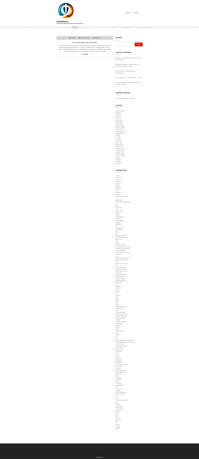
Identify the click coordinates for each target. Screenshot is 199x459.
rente (117, 381)
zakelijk (117, 426)
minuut (117, 327)
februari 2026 (119, 122)
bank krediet (119, 211)
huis (116, 265)
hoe (116, 262)
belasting (118, 219)
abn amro (118, 192)
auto (116, 205)
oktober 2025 (119, 130)
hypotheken (118, 282)
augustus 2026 (119, 111)
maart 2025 (118, 143)
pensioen (118, 368)
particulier (118, 363)
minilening (118, 325)
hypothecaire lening (121, 271)
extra (116, 241)
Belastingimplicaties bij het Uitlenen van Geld (128, 78)
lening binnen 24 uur (121, 314)
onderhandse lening (121, 346)
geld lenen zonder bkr (121, 260)
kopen (117, 301)
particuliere (118, 366)
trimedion (72, 38)
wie (116, 422)
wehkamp (118, 419)
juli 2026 (117, 113)
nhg (116, 333)
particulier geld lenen (121, 364)
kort (116, 303)
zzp (116, 430)
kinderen (118, 295)
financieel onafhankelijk (122, 248)
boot (116, 232)
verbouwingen (119, 409)
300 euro (118, 183)
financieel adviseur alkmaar (123, 247)
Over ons (128, 12)
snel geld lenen (119, 385)
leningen (117, 320)
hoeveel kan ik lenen (121, 263)
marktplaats (119, 323)
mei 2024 (118, 161)
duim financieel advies (121, 237)
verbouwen (118, 406)
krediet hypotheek (120, 306)
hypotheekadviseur (121, 275)
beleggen (118, 222)
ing (116, 284)
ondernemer (119, 348)
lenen (117, 310)
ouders (117, 357)
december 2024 (120, 148)
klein (116, 297)
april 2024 (118, 163)
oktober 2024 (119, 152)
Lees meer (85, 54)
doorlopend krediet (121, 235)
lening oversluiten (120, 318)
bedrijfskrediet (119, 217)
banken (117, 213)
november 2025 (120, 128)
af (116, 198)
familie (117, 243)
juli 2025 (117, 135)
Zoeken (118, 37)
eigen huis (118, 239)
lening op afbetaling (121, 316)
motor (117, 329)
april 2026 (118, 118)
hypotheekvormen (120, 280)
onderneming (119, 349)
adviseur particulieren (121, 196)
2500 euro (118, 181)
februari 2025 (119, 144)
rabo (116, 376)
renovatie (118, 379)
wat (116, 417)
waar (116, 415)
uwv (116, 398)
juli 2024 (117, 158)
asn (116, 204)
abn (116, 191)
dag (116, 234)
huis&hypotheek (120, 267)
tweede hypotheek (120, 392)
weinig (117, 421)
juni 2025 (118, 137)
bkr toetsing (119, 230)
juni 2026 (118, 115)
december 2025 (120, 126)
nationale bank (119, 331)
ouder (117, 355)
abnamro (118, 194)
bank (116, 209)
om (116, 338)
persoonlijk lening (120, 370)
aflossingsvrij (119, 200)
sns (116, 387)
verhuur (117, 411)
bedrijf (117, 215)
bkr (116, 226)
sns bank (118, 389)
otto (116, 353)
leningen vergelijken (121, 321)
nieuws (117, 335)
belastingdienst (119, 220)
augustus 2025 (119, 133)
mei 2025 (118, 139)
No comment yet (84, 38)
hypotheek (118, 273)
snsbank (117, 391)
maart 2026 (118, 120)
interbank (118, 288)
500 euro (118, 185)
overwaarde (118, 361)
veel (116, 402)
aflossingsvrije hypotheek (122, 202)
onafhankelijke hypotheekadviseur (125, 342)
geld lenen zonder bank (122, 258)
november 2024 (120, 150)
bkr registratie (119, 228)
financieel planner (120, 250)
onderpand (118, 351)
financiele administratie (122, 252)
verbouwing (118, 407)
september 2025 (120, 131)
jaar (116, 290)
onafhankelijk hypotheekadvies (124, 340)
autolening (118, 207)
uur (116, 396)
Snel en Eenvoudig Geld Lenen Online (84, 42)
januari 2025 (119, 146)
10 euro (117, 176)
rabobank (118, 378)
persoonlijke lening (121, 372)
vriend (117, 413)
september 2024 (120, 154)
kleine (117, 299)
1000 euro (118, 177)
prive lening (118, 374)
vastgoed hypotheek (121, 400)
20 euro (117, 179)
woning (117, 424)
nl (116, 336)
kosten (117, 305)
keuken (117, 291)
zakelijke (117, 428)
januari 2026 (119, 124)
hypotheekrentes (120, 278)
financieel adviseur (120, 245)
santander (118, 383)
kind (116, 293)
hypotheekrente (120, 277)
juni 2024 (118, 159)
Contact (136, 12)
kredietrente (119, 308)
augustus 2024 (119, 156)
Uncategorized (119, 394)
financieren (118, 254)
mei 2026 (118, 116)
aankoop (118, 189)
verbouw (118, 404)
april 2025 (118, 141)
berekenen (118, 224)
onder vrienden (120, 344)
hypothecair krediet (121, 269)
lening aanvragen (120, 312)
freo (116, 256)
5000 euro (118, 187)
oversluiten (118, 359)
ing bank (117, 286)
